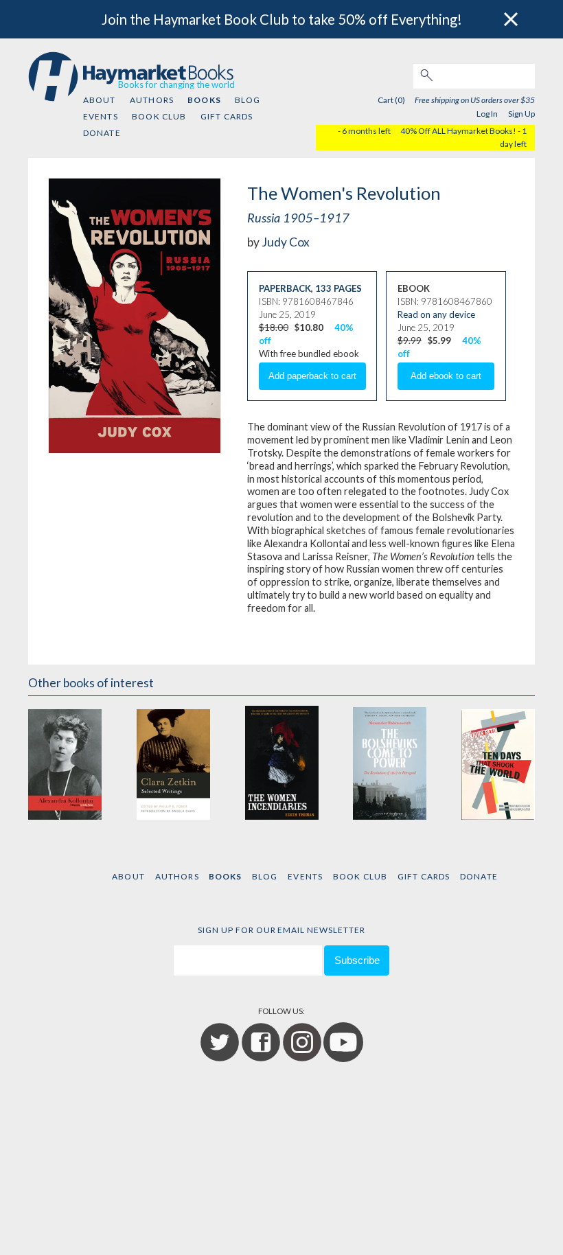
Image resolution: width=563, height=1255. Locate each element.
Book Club (159, 116)
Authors (152, 100)
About (99, 100)
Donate (102, 133)
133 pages (338, 288)
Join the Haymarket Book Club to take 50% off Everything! (282, 19)
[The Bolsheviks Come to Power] (389, 763)
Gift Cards (226, 116)
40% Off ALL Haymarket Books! (458, 131)
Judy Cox (286, 242)
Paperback (285, 288)
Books (203, 100)
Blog (248, 100)
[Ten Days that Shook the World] (498, 763)
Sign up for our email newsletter (281, 930)
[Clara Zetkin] (173, 763)
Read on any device (436, 314)
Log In (487, 113)
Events (100, 116)
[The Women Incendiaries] (281, 763)
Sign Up (521, 113)
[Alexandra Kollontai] (65, 763)
